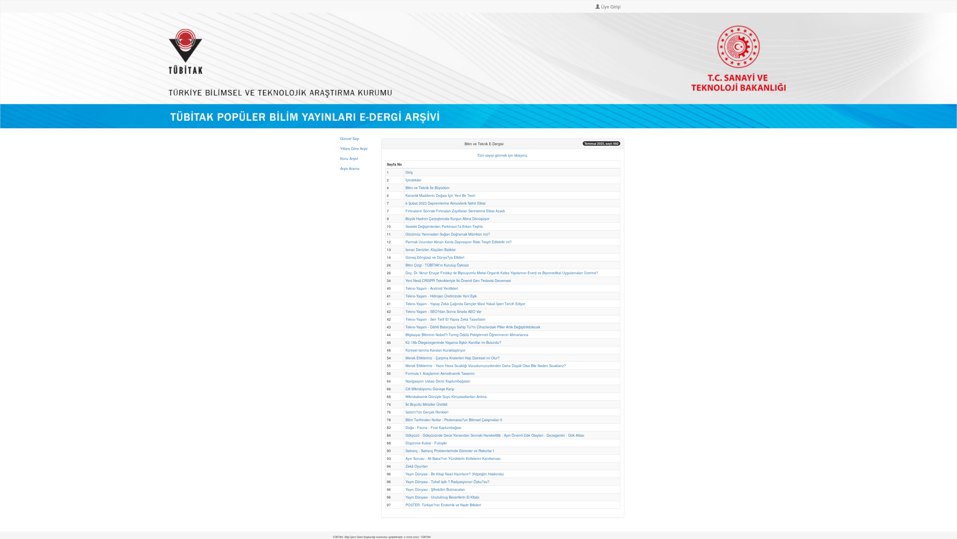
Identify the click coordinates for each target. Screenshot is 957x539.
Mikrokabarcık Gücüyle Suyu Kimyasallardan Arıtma (446, 396)
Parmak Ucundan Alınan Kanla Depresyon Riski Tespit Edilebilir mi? (458, 241)
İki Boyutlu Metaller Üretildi (426, 404)
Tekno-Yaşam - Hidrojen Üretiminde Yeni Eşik (441, 295)
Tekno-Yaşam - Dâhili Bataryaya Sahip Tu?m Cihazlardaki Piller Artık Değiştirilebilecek (472, 326)
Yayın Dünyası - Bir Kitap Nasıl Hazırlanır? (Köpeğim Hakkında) (454, 473)
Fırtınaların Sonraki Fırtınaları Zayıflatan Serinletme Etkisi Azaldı (455, 210)
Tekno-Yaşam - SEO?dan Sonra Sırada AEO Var (443, 311)
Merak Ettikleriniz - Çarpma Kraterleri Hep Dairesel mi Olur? (452, 357)
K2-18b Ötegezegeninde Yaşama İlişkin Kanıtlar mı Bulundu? (453, 342)
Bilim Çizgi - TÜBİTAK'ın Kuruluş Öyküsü (437, 265)
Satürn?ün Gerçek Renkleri (426, 411)
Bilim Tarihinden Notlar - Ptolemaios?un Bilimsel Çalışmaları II (453, 419)
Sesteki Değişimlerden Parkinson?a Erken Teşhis (444, 226)
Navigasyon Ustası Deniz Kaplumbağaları (437, 381)
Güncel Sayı (349, 138)
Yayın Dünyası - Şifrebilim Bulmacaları (435, 489)
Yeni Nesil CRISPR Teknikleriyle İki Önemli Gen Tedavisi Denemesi (458, 280)
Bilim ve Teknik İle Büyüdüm (427, 187)
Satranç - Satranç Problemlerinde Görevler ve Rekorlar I (449, 450)
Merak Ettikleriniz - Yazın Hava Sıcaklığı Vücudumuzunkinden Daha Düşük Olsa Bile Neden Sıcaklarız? (485, 365)
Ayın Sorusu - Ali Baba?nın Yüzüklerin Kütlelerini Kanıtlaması (452, 458)
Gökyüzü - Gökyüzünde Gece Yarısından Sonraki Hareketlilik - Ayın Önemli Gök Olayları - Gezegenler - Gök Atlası (494, 435)
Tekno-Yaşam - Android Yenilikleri (431, 288)
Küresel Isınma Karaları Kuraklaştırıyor (435, 350)
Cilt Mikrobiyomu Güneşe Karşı (429, 388)
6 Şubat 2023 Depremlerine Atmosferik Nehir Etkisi (445, 203)
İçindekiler (413, 179)
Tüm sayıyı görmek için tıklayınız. (502, 155)
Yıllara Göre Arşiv (354, 148)
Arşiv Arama (349, 168)
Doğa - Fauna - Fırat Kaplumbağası (433, 427)
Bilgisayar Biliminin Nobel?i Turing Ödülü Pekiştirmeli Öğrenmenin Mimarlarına (466, 334)
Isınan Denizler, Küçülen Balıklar (430, 249)
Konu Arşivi (349, 158)
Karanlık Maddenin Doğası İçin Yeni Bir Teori (440, 195)
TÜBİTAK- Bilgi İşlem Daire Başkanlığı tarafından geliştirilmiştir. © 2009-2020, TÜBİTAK (382, 537)
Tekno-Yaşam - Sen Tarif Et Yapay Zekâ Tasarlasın (445, 319)
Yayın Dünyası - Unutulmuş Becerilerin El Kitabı (442, 497)
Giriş (409, 172)
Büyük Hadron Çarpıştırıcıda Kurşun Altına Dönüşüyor (447, 218)
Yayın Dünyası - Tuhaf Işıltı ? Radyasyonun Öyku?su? (447, 481)
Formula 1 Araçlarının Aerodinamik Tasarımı (440, 373)
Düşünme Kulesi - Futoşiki (426, 442)
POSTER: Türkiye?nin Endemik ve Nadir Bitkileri (443, 504)
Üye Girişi (610, 6)
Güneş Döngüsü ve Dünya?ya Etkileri (434, 257)
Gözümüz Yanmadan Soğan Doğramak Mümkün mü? (447, 234)
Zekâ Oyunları (416, 466)
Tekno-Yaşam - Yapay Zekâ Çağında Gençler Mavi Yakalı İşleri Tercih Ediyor (465, 303)
